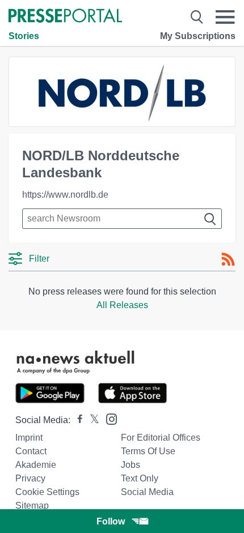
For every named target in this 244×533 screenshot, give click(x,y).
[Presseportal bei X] (91, 420)
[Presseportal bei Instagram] (108, 418)
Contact (31, 451)
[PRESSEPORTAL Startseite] (65, 17)
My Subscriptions (197, 36)
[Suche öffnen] (197, 17)
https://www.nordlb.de (65, 194)
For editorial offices (160, 437)
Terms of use (148, 451)
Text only (139, 478)
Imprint (29, 437)
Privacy (30, 478)
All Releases (122, 305)
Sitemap (32, 505)
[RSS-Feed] (228, 259)
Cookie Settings (47, 492)
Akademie (35, 465)
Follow (110, 521)
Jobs (130, 465)
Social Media (147, 492)
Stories (24, 36)
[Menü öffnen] (225, 17)
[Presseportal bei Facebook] (76, 420)
